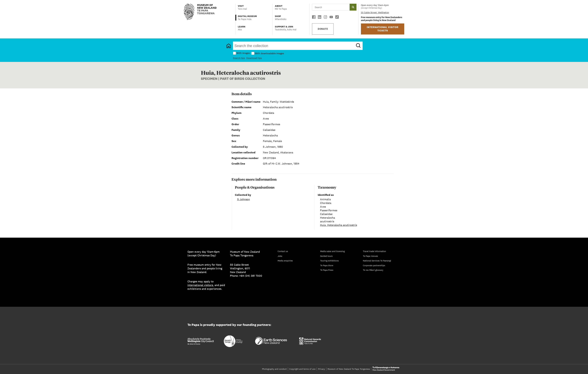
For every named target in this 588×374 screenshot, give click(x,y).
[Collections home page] (229, 46)
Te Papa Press (326, 270)
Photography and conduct (274, 369)
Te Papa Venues (370, 256)
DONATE (323, 28)
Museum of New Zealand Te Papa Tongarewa (349, 369)
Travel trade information (374, 251)
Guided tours (326, 256)
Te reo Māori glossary (373, 270)
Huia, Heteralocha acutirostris (338, 225)
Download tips (254, 58)
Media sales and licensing (332, 251)
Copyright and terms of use (302, 369)
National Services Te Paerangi (377, 260)
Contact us (283, 251)
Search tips (239, 58)
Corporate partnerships (374, 265)
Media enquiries (285, 260)
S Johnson (243, 199)
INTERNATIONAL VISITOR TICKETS (382, 29)
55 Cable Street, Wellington (375, 12)
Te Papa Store (326, 265)
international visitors (200, 285)
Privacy (321, 369)
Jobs (280, 256)
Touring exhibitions (329, 260)
